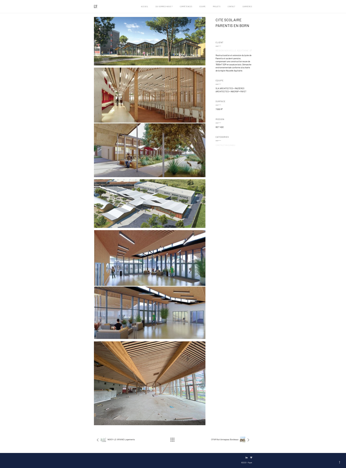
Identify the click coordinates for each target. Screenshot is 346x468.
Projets (217, 6)
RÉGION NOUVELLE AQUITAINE (232, 50)
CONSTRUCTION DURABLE (225, 145)
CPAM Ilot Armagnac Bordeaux (225, 439)
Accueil (144, 6)
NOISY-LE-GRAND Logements (121, 439)
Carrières (247, 6)
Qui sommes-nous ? (164, 6)
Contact (231, 6)
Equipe (202, 6)
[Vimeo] (250, 457)
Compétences (186, 6)
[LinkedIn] (246, 457)
